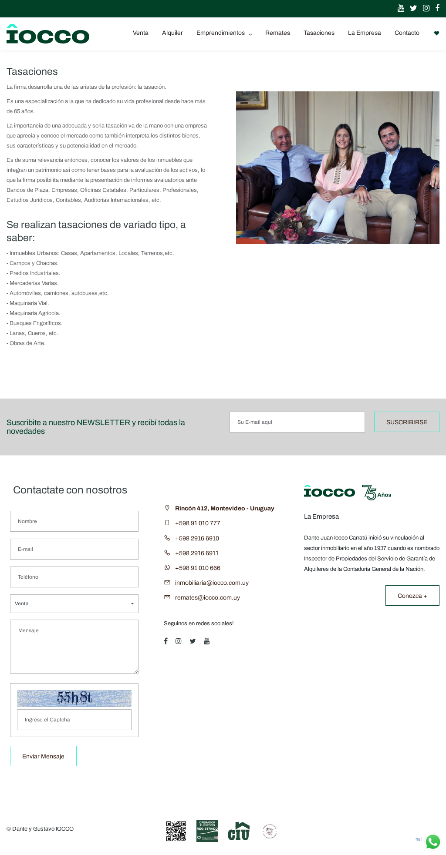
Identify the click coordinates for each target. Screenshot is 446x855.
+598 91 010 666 (197, 568)
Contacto (407, 33)
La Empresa (364, 33)
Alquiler (172, 33)
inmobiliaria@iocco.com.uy (212, 583)
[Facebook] (435, 8)
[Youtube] (398, 8)
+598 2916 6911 (197, 553)
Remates (277, 33)
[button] (74, 603)
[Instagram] (424, 8)
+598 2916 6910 (197, 538)
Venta (141, 33)
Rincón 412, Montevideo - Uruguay (224, 508)
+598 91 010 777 (197, 523)
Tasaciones (319, 33)
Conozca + (412, 596)
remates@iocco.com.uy (207, 597)
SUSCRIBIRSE (406, 422)
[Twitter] (411, 8)
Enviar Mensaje (43, 756)
